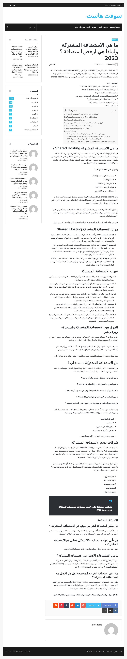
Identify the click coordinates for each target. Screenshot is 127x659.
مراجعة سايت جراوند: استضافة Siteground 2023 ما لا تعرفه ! (19, 167)
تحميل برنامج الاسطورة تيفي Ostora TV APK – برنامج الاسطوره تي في (18, 153)
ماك (34, 126)
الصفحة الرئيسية (115, 27)
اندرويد (105, 27)
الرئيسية (27, 651)
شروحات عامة (80, 27)
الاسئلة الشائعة (71, 131)
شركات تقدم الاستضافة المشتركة (78, 128)
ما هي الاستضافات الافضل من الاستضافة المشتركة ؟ (85, 139)
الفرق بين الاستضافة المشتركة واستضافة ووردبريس (85, 123)
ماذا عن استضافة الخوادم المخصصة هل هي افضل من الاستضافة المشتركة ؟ (92, 141)
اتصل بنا (8, 651)
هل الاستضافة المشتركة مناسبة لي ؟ (79, 125)
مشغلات (33, 122)
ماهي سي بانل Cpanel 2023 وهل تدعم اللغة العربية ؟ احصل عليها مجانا (17, 69)
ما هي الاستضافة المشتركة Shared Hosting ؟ (82, 114)
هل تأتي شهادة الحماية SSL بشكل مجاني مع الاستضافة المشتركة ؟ (89, 136)
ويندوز (94, 27)
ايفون (100, 27)
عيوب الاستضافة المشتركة (75, 120)
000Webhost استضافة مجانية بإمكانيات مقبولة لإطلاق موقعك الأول (16, 51)
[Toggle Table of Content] (112, 111)
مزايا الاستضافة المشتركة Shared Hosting (81, 117)
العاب (88, 27)
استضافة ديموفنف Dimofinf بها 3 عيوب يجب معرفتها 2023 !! (19, 194)
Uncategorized (30, 130)
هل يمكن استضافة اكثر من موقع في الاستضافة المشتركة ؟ (87, 134)
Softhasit (110, 65)
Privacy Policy (18, 651)
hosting (114, 40)
